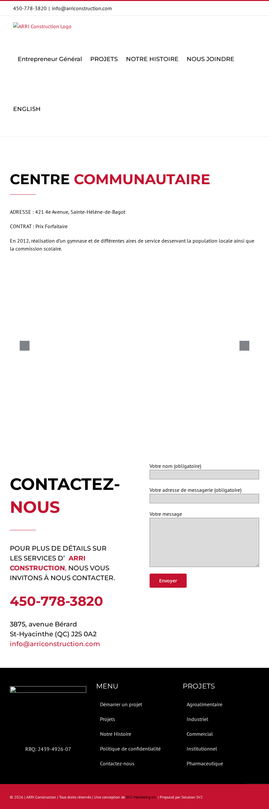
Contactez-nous (117, 763)
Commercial (200, 734)
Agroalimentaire (204, 704)
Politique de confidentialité (130, 748)
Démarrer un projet (121, 704)
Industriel (197, 719)
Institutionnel (202, 748)
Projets (107, 719)
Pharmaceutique (205, 763)
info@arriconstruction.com (82, 8)
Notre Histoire (115, 734)
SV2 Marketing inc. (141, 797)
